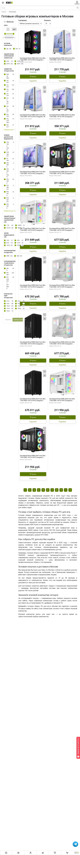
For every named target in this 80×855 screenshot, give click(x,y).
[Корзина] (67, 853)
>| (70, 490)
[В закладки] (44, 30)
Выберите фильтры (18, 319)
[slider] (5, 34)
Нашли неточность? (78, 746)
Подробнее (33, 81)
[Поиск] (77, 8)
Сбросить (8, 319)
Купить (34, 76)
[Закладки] (54, 853)
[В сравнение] (44, 34)
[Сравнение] (42, 853)
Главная (3, 12)
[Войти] (30, 853)
